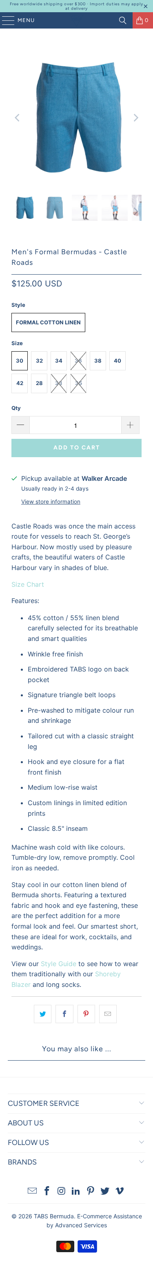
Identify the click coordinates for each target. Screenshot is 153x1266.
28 (39, 383)
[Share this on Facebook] (64, 1014)
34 (58, 360)
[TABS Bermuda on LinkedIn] (76, 1191)
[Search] (123, 20)
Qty (16, 408)
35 (78, 383)
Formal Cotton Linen (48, 322)
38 (98, 360)
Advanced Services (81, 1225)
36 (78, 360)
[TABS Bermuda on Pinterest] (90, 1191)
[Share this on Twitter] (42, 1014)
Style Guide (58, 964)
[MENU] (4, 20)
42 (19, 383)
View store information (50, 501)
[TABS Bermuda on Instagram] (61, 1191)
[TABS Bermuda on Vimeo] (120, 1191)
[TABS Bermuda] (76, 20)
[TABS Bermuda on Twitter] (105, 1191)
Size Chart (27, 584)
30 (19, 360)
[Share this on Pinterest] (86, 1014)
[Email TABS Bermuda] (33, 1191)
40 (117, 360)
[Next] (135, 118)
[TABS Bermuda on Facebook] (47, 1191)
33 (58, 383)
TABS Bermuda (54, 1216)
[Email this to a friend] (108, 1014)
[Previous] (17, 118)
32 (39, 360)
